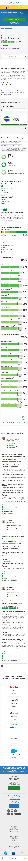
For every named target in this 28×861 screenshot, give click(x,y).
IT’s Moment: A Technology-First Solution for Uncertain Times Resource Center (14, 769)
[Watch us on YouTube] (12, 810)
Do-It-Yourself (14, 837)
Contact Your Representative (14, 19)
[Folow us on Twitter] (15, 810)
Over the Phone (14, 838)
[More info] (11, 183)
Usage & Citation (14, 826)
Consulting (14, 840)
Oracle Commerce (17, 28)
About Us (14, 821)
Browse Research (14, 844)
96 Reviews (4, 48)
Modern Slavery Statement (14, 829)
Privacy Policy (14, 828)
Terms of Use (14, 827)
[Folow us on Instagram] (9, 813)
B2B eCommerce (8, 28)
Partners (14, 832)
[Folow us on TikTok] (12, 813)
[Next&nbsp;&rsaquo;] (14, 666)
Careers (14, 823)
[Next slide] (25, 128)
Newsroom (14, 824)
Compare (14, 693)
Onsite (14, 839)
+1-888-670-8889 (14, 799)
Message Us (13, 806)
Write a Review (15, 48)
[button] (14, 858)
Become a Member (13, 788)
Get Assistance (7, 94)
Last (17, 666)
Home (2, 28)
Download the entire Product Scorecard (11, 144)
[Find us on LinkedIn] (9, 810)
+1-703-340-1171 (14, 803)
